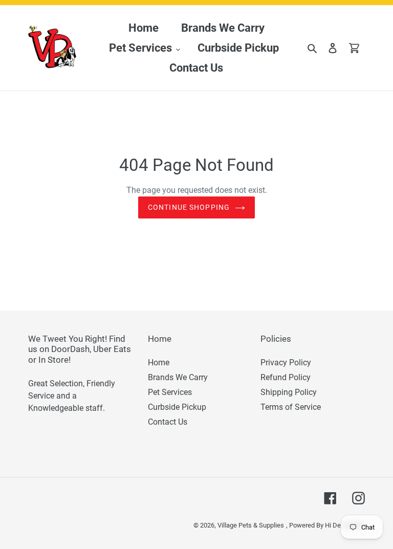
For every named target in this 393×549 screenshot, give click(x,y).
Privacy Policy (285, 362)
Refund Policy (285, 377)
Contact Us (167, 422)
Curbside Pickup (177, 407)
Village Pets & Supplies (250, 525)
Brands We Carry (178, 377)
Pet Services (170, 392)
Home (158, 362)
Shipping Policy (288, 392)
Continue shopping (189, 207)
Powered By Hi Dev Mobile (327, 525)
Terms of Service (290, 407)
